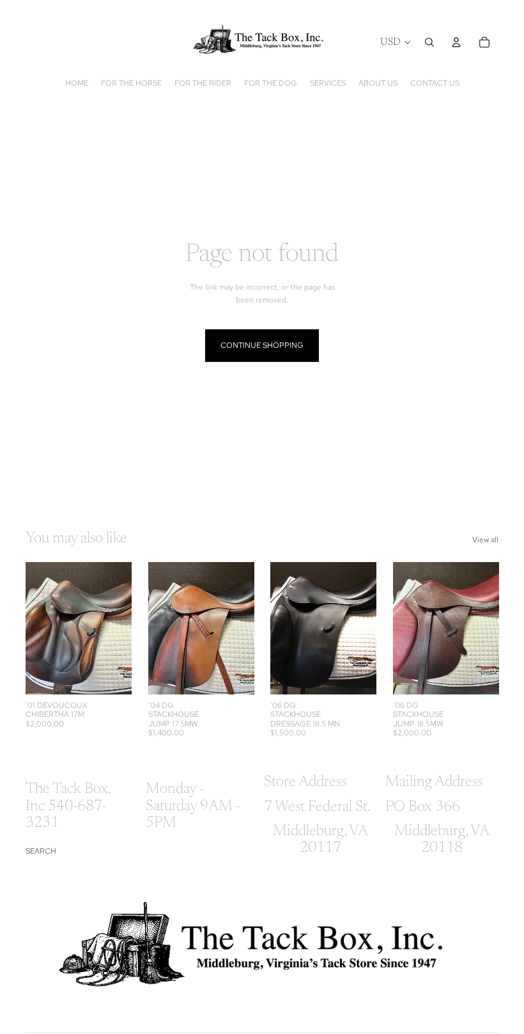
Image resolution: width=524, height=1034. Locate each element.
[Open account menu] (456, 42)
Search (41, 851)
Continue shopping (262, 345)
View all (485, 540)
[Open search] (429, 42)
